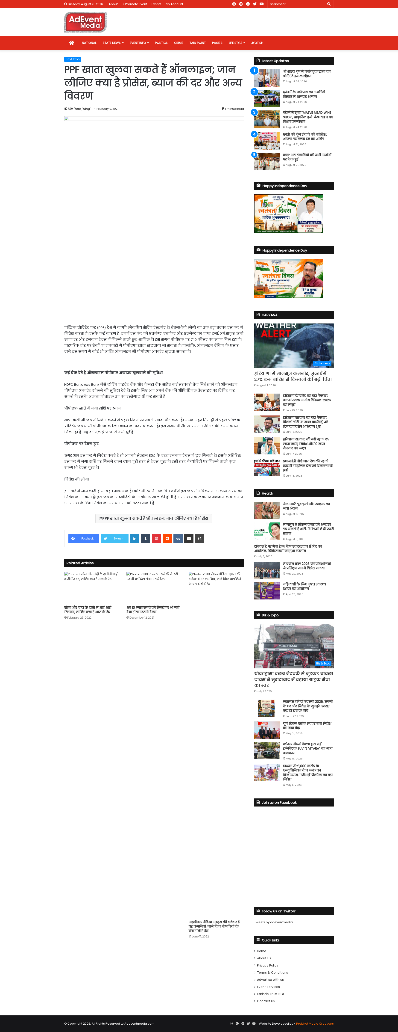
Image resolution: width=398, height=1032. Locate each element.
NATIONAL (89, 43)
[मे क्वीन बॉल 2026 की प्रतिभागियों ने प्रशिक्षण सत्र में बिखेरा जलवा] (267, 570)
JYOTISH (257, 43)
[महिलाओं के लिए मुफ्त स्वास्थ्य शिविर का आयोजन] (267, 590)
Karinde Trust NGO (271, 994)
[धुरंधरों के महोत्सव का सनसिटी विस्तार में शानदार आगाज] (267, 98)
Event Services (268, 987)
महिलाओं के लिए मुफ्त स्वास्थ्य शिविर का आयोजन (304, 586)
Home (261, 951)
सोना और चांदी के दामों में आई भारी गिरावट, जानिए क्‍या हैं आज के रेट (87, 609)
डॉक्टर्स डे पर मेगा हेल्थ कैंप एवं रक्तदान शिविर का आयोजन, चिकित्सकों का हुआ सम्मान (288, 548)
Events (156, 4)
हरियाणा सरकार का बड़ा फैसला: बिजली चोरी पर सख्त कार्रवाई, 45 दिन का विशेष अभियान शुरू (305, 422)
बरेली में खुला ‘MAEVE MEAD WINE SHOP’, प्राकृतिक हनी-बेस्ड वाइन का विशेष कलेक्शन (308, 117)
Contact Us (266, 1001)
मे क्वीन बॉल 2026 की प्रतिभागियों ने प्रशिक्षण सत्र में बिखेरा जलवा (307, 566)
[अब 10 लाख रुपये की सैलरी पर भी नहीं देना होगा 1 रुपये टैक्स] (154, 587)
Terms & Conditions (272, 972)
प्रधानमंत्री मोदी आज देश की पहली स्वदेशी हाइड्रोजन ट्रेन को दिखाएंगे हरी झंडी (308, 465)
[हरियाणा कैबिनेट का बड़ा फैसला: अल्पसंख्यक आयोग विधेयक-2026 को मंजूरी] (267, 402)
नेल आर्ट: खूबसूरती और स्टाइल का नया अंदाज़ (306, 506)
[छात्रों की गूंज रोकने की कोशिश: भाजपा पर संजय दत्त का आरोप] (267, 141)
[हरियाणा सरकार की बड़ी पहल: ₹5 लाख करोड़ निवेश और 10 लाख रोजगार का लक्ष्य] (267, 445)
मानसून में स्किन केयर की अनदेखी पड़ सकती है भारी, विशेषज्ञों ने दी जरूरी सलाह (308, 529)
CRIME (178, 43)
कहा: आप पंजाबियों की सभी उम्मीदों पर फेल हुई (307, 157)
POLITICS (161, 43)
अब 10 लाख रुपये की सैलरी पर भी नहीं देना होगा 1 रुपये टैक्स (152, 609)
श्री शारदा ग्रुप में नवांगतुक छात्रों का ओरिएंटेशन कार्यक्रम (307, 73)
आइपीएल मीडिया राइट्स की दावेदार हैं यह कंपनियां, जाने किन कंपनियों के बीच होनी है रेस (214, 926)
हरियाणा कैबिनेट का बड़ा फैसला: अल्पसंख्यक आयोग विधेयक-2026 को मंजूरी (307, 400)
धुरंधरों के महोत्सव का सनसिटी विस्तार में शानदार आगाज (304, 94)
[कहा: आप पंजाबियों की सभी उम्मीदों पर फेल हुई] (267, 161)
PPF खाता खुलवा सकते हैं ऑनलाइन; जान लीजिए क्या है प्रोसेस (155, 518)
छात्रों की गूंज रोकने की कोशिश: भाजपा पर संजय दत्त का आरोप (305, 136)
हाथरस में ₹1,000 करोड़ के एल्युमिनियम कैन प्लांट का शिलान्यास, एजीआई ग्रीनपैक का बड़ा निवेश (308, 773)
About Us (264, 958)
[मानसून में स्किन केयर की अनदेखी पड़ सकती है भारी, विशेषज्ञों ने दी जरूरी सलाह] (267, 531)
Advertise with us (270, 980)
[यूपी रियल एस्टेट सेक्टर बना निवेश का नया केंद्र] (267, 730)
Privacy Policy (267, 965)
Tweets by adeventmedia (273, 922)
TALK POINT (198, 43)
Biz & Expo (72, 59)
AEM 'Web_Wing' (79, 109)
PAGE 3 (217, 43)
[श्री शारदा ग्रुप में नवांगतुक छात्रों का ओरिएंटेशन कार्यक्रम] (267, 78)
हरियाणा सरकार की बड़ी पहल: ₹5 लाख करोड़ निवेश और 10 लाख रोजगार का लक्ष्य (306, 444)
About (113, 4)
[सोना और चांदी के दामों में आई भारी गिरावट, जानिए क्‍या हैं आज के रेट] (92, 587)
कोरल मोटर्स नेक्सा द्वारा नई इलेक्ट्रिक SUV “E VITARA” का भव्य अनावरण (307, 748)
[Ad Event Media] (85, 22)
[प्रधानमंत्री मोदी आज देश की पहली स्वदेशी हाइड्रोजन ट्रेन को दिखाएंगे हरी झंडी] (267, 467)
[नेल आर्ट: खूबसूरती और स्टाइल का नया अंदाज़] (267, 510)
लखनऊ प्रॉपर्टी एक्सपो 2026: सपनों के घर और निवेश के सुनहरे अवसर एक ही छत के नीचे (308, 706)
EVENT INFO (138, 43)
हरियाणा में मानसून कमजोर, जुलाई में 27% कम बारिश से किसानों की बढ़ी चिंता (293, 376)
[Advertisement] (154, 285)
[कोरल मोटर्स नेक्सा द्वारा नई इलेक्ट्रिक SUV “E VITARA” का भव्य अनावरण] (267, 750)
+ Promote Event (134, 4)
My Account (174, 4)
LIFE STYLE (235, 43)
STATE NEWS (112, 43)
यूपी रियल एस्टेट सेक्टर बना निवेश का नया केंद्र (307, 725)
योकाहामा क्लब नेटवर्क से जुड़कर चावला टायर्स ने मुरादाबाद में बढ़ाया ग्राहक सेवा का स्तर (293, 679)
